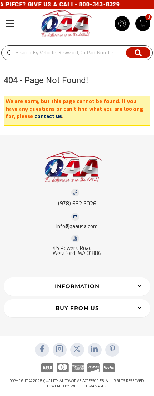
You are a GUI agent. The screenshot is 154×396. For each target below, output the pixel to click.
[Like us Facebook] (41, 349)
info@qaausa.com (77, 226)
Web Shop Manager (88, 386)
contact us (48, 116)
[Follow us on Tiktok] (94, 349)
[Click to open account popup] (122, 23)
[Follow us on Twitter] (77, 349)
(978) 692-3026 (77, 203)
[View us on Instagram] (59, 349)
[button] (77, 52)
